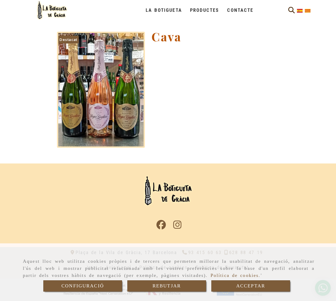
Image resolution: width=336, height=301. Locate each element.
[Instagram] (177, 226)
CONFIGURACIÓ (82, 285)
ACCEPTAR (250, 285)
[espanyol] (300, 10)
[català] (308, 10)
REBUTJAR (167, 285)
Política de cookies (235, 275)
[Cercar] (291, 10)
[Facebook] (161, 226)
